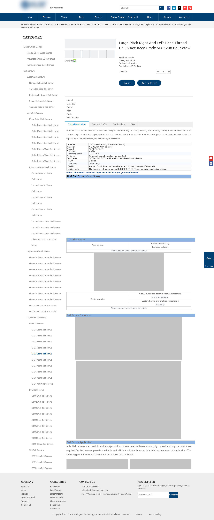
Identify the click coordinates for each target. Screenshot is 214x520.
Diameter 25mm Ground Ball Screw (45, 269)
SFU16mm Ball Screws (42, 336)
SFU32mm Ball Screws (42, 354)
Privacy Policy (155, 514)
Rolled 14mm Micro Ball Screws (46, 161)
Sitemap (139, 514)
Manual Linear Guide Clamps (39, 53)
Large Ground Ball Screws (38, 251)
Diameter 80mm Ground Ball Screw (45, 299)
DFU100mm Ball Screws (42, 444)
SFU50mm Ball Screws (42, 366)
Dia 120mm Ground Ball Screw (42, 311)
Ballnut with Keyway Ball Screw (43, 95)
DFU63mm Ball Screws (42, 432)
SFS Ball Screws (36, 450)
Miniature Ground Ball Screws (42, 167)
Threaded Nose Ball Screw (41, 89)
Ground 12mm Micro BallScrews (46, 227)
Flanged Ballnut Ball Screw (41, 83)
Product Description (77, 124)
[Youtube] (211, 158)
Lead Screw (55, 490)
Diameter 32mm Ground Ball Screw (45, 275)
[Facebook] (168, 8)
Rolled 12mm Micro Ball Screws (46, 155)
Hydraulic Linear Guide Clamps (40, 65)
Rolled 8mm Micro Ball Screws (45, 143)
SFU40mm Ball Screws (42, 360)
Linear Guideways (58, 501)
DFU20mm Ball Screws (42, 402)
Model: (70, 100)
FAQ (133, 124)
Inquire (127, 83)
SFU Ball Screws (36, 323)
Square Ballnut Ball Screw (41, 101)
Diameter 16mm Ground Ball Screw (45, 257)
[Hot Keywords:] (161, 8)
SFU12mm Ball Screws (42, 330)
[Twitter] (179, 8)
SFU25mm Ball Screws (42, 348)
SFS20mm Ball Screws (42, 468)
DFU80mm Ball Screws (42, 438)
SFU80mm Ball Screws (42, 378)
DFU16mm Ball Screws (42, 396)
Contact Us (26, 505)
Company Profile (99, 124)
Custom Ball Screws (36, 77)
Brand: (70, 107)
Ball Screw (55, 486)
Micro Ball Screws (35, 113)
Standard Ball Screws (36, 318)
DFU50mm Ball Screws (42, 426)
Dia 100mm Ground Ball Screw (42, 305)
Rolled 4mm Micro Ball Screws (45, 125)
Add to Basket (149, 83)
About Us (25, 486)
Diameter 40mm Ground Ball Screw (45, 281)
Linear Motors (56, 494)
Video (23, 490)
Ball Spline (55, 505)
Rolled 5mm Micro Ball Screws (45, 131)
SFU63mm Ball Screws (42, 372)
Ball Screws (29, 71)
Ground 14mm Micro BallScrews (46, 233)
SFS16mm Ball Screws (42, 462)
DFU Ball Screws (36, 390)
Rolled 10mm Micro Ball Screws (46, 149)
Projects (25, 494)
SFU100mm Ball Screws (42, 384)
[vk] (185, 8)
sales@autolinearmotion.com (94, 490)
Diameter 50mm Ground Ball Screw (45, 287)
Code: (69, 114)
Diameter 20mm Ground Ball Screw (45, 263)
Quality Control (28, 497)
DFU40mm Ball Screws (42, 420)
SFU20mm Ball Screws (42, 342)
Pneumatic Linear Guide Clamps (41, 59)
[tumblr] (190, 8)
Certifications (119, 124)
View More (55, 508)
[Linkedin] (174, 8)
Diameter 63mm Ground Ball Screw (45, 293)
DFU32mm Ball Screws (42, 414)
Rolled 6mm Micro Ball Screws (45, 137)
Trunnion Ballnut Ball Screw (41, 107)
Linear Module (56, 497)
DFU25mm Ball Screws (42, 408)
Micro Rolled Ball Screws (40, 119)
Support (24, 501)
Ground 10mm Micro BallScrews (46, 221)
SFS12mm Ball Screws (42, 456)
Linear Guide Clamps (33, 47)
